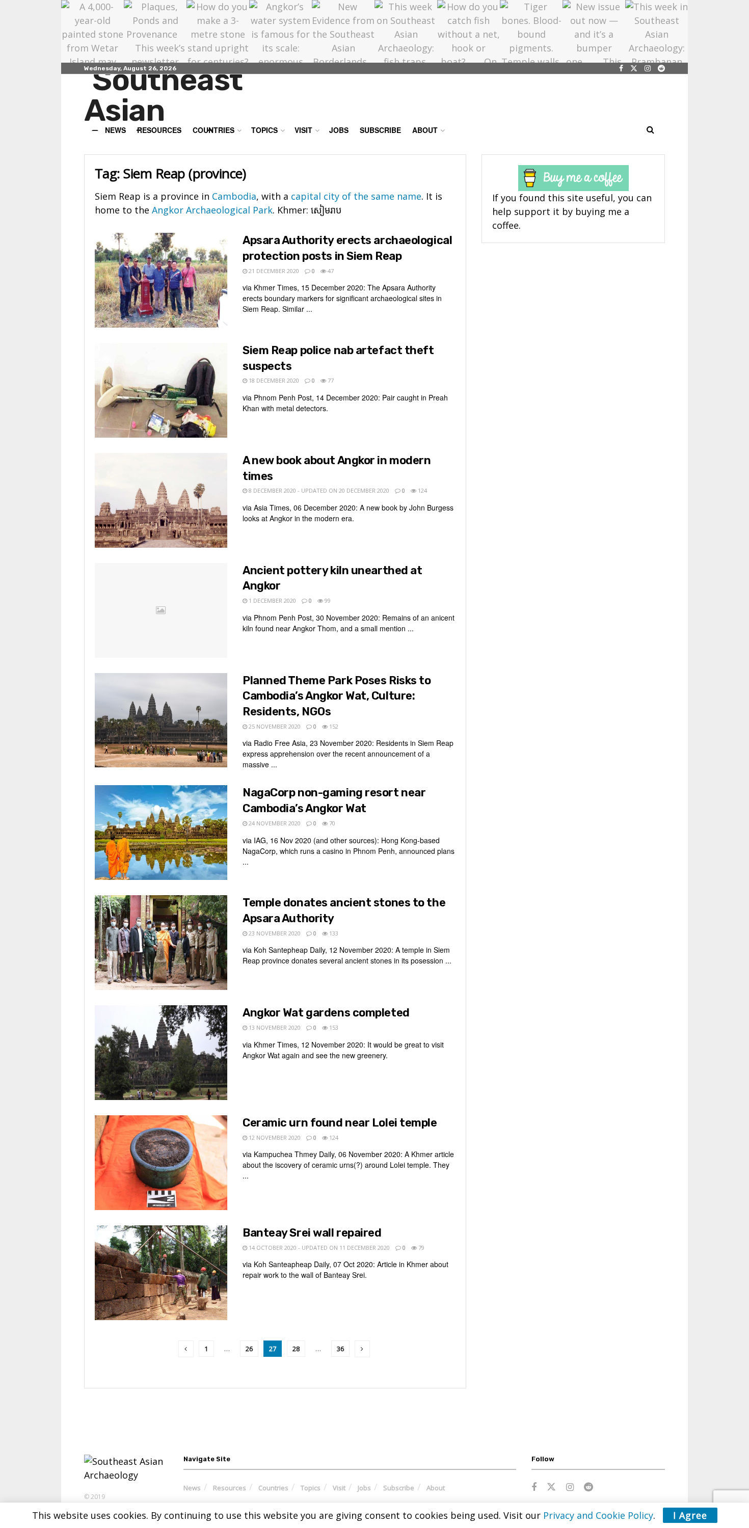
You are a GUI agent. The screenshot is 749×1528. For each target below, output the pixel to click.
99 (327, 600)
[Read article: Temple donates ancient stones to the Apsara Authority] (161, 942)
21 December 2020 (273, 271)
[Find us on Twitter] (633, 68)
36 (340, 1348)
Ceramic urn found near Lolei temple (340, 1123)
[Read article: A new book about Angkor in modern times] (161, 500)
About (425, 130)
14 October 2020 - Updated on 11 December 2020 (318, 1247)
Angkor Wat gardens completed (326, 1013)
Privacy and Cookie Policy (598, 1515)
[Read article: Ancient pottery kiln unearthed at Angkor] (161, 610)
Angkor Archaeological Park (211, 210)
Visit (303, 130)
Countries (273, 1487)
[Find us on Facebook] (621, 68)
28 (296, 1348)
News (192, 1487)
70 (331, 823)
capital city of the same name (356, 196)
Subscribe (380, 130)
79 (420, 1247)
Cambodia (234, 196)
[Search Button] (650, 130)
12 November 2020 (274, 1137)
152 (333, 726)
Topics (310, 1487)
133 (333, 933)
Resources (229, 1487)
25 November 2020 (274, 726)
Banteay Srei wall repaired (312, 1233)
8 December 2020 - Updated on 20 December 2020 (318, 490)
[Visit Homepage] (184, 98)
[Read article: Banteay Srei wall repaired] (161, 1272)
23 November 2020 (274, 933)
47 (330, 271)
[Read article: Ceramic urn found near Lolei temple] (161, 1162)
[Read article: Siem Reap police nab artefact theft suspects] (161, 390)
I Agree (690, 1515)
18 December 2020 (273, 380)
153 (333, 1027)
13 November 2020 (274, 1027)
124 (421, 490)
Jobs (339, 130)
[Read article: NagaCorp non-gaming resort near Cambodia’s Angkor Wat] (161, 832)
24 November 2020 (274, 823)
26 (249, 1348)
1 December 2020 (271, 600)
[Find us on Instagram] (648, 68)
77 (330, 380)
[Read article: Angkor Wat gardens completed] (161, 1052)
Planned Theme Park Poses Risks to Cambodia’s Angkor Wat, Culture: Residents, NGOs (337, 696)
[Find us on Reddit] (661, 68)
